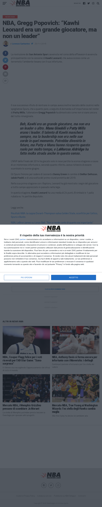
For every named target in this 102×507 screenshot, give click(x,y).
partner (23, 239)
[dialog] (51, 254)
